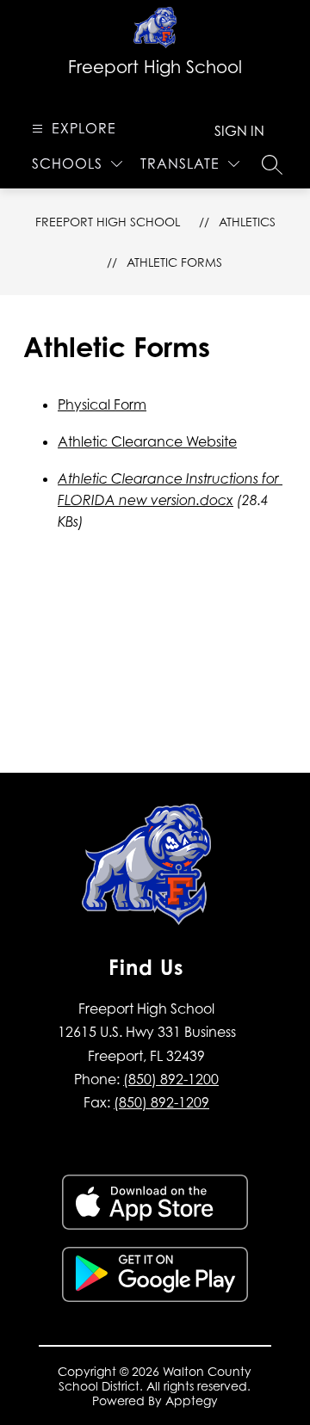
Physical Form (102, 404)
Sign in (239, 130)
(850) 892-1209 (161, 1102)
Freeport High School (107, 221)
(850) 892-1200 (171, 1079)
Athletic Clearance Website (147, 441)
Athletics (247, 221)
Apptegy (191, 1400)
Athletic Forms (174, 262)
